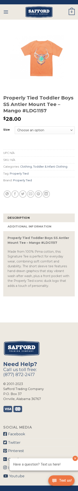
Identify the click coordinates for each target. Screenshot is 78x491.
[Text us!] (61, 482)
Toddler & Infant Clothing (50, 166)
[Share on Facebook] (15, 194)
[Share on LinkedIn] (46, 194)
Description (19, 217)
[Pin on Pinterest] (38, 194)
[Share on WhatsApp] (7, 194)
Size (6, 129)
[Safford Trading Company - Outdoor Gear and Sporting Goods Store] (39, 12)
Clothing (26, 166)
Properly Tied (19, 173)
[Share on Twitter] (22, 194)
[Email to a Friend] (30, 194)
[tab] (39, 218)
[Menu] (5, 12)
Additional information (30, 226)
